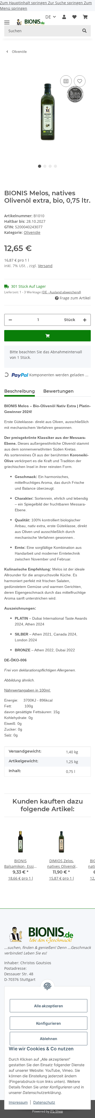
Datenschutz (44, 1102)
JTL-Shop (56, 1111)
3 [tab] (50, 166)
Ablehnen (48, 1038)
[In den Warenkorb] (8, 66)
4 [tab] (55, 166)
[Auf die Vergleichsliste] (66, 81)
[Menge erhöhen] (85, 320)
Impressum (18, 1102)
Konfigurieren (48, 1023)
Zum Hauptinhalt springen (24, 2)
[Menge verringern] (10, 320)
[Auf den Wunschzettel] (80, 81)
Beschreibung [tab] (19, 391)
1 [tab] (39, 166)
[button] (64, 17)
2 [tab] (44, 166)
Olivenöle (32, 232)
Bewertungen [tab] (58, 391)
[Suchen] (84, 30)
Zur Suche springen (66, 2)
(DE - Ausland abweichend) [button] (61, 292)
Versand (45, 265)
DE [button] (48, 17)
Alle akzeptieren (48, 1006)
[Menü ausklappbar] (7, 20)
